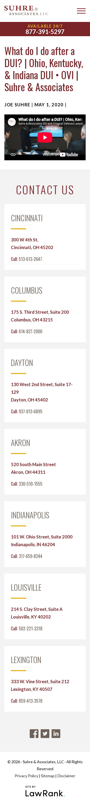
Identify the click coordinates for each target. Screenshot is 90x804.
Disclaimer (66, 775)
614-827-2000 (30, 331)
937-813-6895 (30, 411)
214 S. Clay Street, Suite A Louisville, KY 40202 (36, 612)
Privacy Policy (26, 775)
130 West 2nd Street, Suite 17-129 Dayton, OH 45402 (42, 392)
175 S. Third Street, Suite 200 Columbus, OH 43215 (40, 315)
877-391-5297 (45, 32)
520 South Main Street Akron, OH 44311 (33, 468)
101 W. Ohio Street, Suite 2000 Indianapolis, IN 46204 (42, 540)
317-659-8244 (30, 556)
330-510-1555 (30, 483)
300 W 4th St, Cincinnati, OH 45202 (32, 243)
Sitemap (48, 775)
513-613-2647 (30, 259)
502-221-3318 (30, 628)
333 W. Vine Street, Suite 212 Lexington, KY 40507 (40, 685)
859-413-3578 (30, 700)
